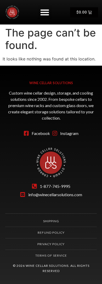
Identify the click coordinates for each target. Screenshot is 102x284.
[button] (45, 12)
